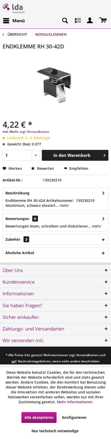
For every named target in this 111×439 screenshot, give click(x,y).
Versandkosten (87, 355)
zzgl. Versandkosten (34, 131)
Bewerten (45, 168)
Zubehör (16, 239)
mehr (64, 205)
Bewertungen (17, 218)
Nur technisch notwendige (54, 430)
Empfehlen (78, 168)
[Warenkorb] (103, 21)
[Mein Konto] (90, 21)
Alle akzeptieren (39, 417)
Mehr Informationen (75, 401)
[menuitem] (13, 21)
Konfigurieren (74, 417)
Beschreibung (17, 193)
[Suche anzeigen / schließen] (65, 21)
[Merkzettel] (77, 21)
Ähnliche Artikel (19, 252)
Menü (18, 21)
